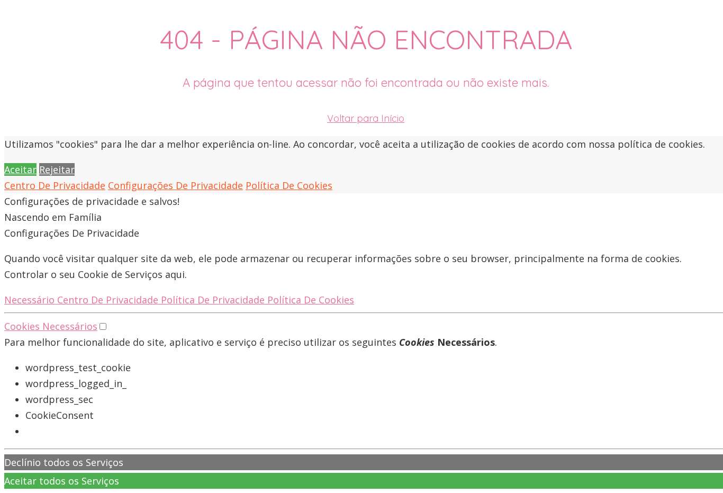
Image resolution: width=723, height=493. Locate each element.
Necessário (30, 299)
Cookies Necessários (50, 326)
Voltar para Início (365, 118)
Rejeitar (57, 169)
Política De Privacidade (214, 299)
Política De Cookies (289, 185)
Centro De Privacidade (54, 185)
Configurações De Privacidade (175, 185)
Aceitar (20, 169)
